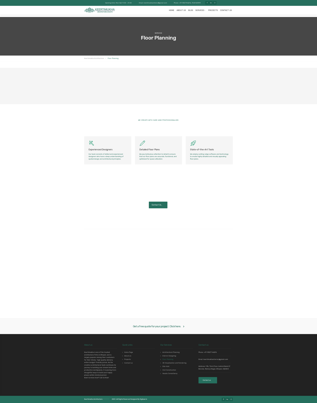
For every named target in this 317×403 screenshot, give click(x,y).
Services (199, 10)
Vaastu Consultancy (170, 373)
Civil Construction (169, 370)
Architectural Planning (171, 352)
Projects (213, 10)
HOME (171, 10)
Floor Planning (167, 359)
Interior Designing (169, 356)
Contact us (128, 363)
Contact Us (226, 10)
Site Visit (165, 366)
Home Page (128, 352)
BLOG (190, 10)
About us (181, 10)
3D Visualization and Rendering (174, 363)
